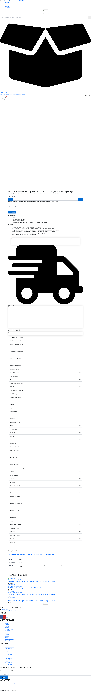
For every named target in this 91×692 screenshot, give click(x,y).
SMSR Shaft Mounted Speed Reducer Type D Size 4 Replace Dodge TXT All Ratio (32, 601)
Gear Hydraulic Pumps (15, 461)
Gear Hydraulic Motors (15, 457)
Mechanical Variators (15, 401)
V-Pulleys (12, 404)
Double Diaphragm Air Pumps (17, 468)
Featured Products (9, 647)
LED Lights (12, 542)
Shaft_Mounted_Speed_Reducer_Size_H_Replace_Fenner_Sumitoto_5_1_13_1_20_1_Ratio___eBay (31, 554)
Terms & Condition (9, 653)
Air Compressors (14, 475)
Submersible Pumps (15, 535)
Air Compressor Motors (15, 358)
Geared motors (14, 376)
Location (7, 626)
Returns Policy (8, 654)
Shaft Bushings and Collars (16, 394)
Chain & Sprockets (14, 415)
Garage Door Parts (14, 510)
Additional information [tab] (21, 551)
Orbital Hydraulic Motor (16, 454)
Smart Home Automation (16, 524)
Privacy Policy (8, 651)
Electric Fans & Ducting (15, 485)
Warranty (7, 627)
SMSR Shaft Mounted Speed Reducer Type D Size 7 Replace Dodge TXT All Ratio (32, 581)
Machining (12, 362)
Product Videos (8, 650)
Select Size (10, 204)
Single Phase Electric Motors (17, 341)
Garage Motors (14, 514)
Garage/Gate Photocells (16, 500)
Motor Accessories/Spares (16, 344)
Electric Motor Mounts (15, 348)
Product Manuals (9, 648)
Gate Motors (13, 517)
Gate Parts (12, 521)
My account (7, 3)
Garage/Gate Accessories (16, 503)
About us (7, 2)
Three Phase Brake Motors (16, 355)
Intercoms (12, 531)
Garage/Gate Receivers (15, 496)
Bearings (12, 418)
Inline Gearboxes (14, 386)
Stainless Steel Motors (15, 365)
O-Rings (12, 439)
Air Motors (12, 471)
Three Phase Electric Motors (17, 351)
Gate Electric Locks (14, 528)
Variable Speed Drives (15, 397)
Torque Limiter (13, 429)
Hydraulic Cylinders (14, 450)
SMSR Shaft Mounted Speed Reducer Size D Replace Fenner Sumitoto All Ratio (32, 588)
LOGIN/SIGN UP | (87, 95)
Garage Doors (13, 507)
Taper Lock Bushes (14, 408)
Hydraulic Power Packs (15, 447)
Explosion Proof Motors (16, 369)
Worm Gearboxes (14, 379)
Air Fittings (12, 482)
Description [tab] (11, 551)
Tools (11, 489)
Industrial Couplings (15, 422)
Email (1, 672)
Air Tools (12, 478)
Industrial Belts (13, 411)
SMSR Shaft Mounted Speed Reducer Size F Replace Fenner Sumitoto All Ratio (31, 594)
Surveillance (13, 538)
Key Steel (12, 432)
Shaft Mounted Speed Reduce (18, 193)
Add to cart (12, 212)
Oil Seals (12, 436)
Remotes (12, 493)
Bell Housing (13, 443)
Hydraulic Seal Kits (14, 464)
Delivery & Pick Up (9, 629)
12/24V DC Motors (14, 372)
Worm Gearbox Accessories (16, 383)
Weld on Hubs (13, 425)
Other (11, 546)
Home (9, 193)
